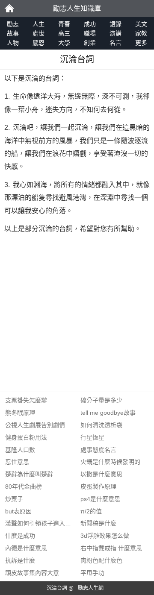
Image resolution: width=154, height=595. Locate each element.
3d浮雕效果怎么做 (104, 535)
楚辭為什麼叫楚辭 (29, 474)
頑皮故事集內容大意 (32, 572)
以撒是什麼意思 (101, 474)
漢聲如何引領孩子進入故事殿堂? (48, 523)
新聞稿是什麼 (98, 523)
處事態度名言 (98, 449)
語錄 (115, 24)
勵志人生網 (91, 588)
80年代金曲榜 (23, 486)
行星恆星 (92, 437)
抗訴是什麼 (20, 560)
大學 (64, 42)
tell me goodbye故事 (108, 412)
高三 (64, 33)
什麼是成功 (20, 535)
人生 (38, 24)
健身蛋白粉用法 (26, 437)
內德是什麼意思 (26, 548)
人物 (13, 42)
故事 (13, 33)
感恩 (38, 42)
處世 (38, 33)
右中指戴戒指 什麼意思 (111, 548)
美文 (141, 24)
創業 (90, 42)
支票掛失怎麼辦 (26, 400)
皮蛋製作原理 (98, 486)
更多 (141, 42)
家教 (141, 33)
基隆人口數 (20, 449)
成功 (90, 24)
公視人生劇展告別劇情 (35, 425)
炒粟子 (14, 498)
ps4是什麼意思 (100, 498)
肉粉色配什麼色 (101, 560)
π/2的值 (91, 511)
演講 (115, 33)
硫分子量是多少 (101, 400)
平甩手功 (92, 572)
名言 (115, 42)
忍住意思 (17, 461)
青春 (64, 24)
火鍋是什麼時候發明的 (110, 461)
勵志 (9, 8)
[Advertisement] (77, 315)
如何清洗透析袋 (101, 425)
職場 (90, 33)
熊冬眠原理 (20, 412)
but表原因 (18, 511)
